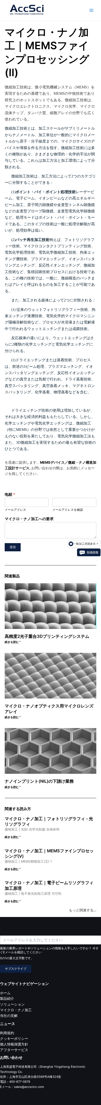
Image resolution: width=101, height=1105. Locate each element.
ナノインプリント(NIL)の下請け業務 (39, 781)
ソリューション (12, 1004)
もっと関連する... (82, 910)
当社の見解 (9, 1016)
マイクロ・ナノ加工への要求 (29, 518)
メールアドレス (15, 509)
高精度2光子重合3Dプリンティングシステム (47, 636)
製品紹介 (7, 998)
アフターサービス (14, 1050)
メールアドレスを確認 (67, 509)
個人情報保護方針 (14, 1044)
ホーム (5, 993)
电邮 (10, 494)
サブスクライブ (15, 968)
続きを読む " (13, 642)
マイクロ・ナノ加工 (16, 1010)
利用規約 (7, 1033)
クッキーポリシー (14, 1039)
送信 (13, 547)
